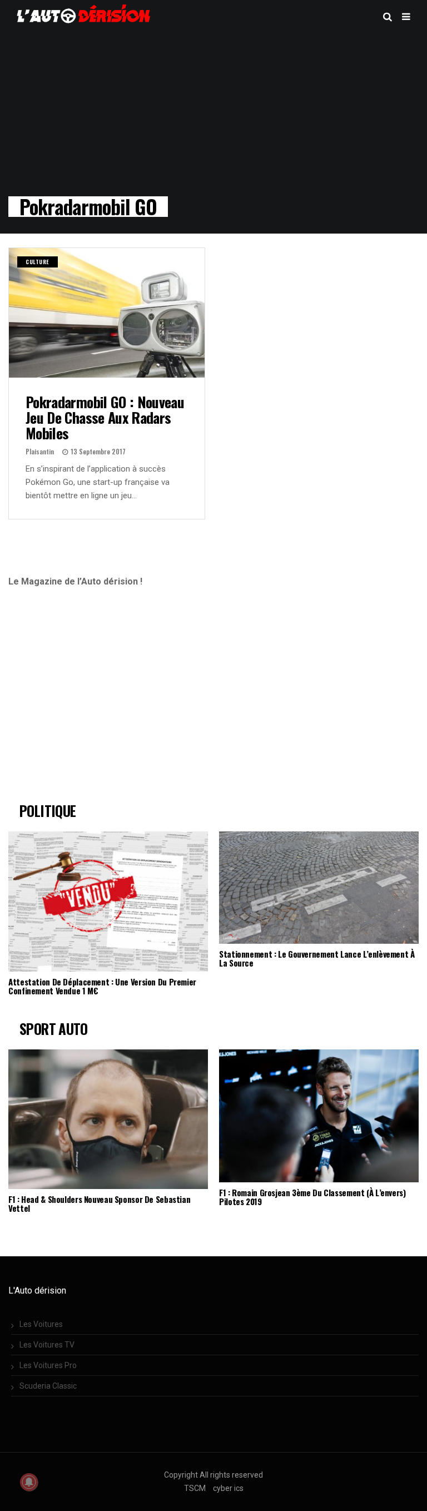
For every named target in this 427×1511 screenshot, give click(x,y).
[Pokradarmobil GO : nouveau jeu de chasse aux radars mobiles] (107, 313)
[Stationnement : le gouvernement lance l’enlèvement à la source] (319, 887)
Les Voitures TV (47, 1344)
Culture (37, 261)
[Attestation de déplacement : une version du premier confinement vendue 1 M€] (108, 901)
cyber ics (228, 1488)
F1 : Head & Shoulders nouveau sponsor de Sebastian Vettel (99, 1203)
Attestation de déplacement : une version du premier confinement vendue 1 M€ (102, 986)
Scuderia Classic (48, 1385)
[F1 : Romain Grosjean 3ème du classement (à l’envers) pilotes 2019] (319, 1116)
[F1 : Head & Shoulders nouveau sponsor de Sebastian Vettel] (108, 1119)
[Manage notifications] (29, 1482)
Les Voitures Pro (48, 1365)
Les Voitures (41, 1324)
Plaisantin (40, 451)
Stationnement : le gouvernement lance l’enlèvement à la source (317, 958)
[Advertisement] (101, 699)
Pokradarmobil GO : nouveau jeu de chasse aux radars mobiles (105, 417)
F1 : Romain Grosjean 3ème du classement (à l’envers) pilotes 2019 (312, 1196)
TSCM (195, 1488)
